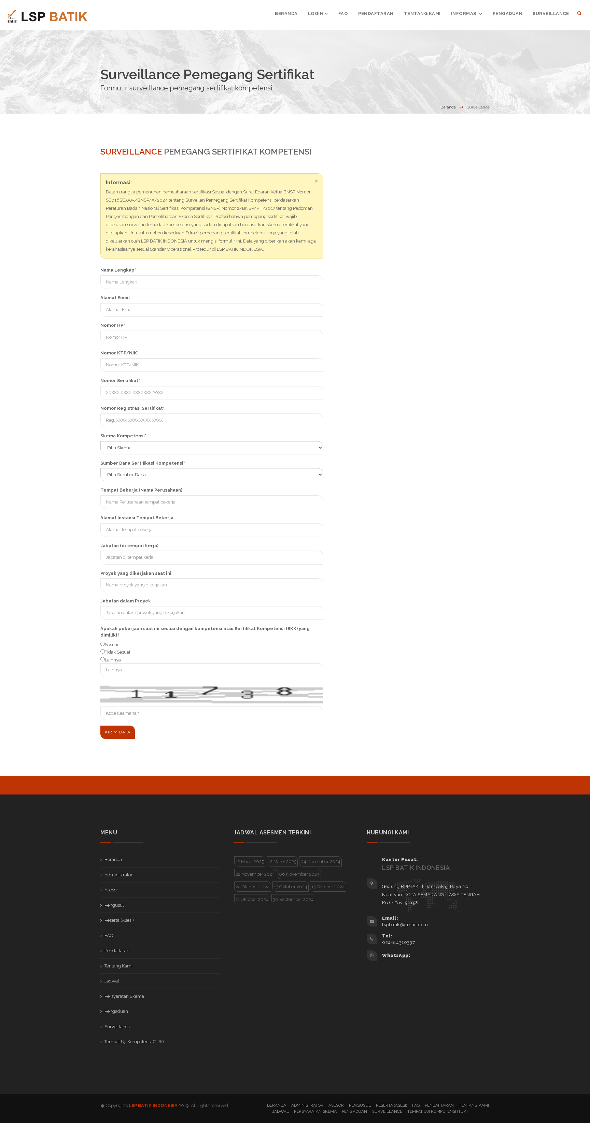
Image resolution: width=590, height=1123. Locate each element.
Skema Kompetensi (123, 435)
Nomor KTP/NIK (119, 352)
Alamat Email (115, 297)
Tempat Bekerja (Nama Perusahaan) (141, 490)
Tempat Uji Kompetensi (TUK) (134, 1041)
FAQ (108, 935)
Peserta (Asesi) (119, 920)
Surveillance (117, 1026)
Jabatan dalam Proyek (125, 600)
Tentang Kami (118, 965)
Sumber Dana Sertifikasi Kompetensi (142, 463)
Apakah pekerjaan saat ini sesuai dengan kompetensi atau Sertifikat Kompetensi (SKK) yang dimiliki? (205, 632)
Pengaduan (116, 1011)
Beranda (448, 107)
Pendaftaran (116, 950)
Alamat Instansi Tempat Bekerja (136, 517)
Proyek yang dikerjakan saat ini (135, 573)
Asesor (111, 889)
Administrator (118, 874)
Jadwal (111, 980)
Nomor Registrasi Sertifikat (132, 408)
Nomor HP (112, 325)
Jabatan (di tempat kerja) (129, 545)
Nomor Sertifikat (120, 380)
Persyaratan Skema (124, 996)
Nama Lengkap (118, 270)
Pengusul (114, 905)
